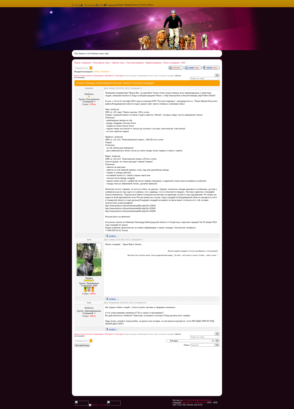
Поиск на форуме (171, 63)
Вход (77, 5)
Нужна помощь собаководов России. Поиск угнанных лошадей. (149, 76)
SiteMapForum (204, 400)
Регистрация (90, 5)
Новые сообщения (82, 63)
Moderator (105, 71)
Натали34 (89, 88)
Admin (96, 71)
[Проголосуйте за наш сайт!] (114, 405)
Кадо (89, 303)
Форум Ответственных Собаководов (88, 76)
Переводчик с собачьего (193, 402)
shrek (89, 240)
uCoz (185, 400)
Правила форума (153, 63)
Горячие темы (118, 63)
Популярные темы (101, 63)
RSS (102, 5)
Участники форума (135, 63)
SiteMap (193, 400)
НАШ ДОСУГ (110, 76)
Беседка (120, 76)
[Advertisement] (181, 369)
